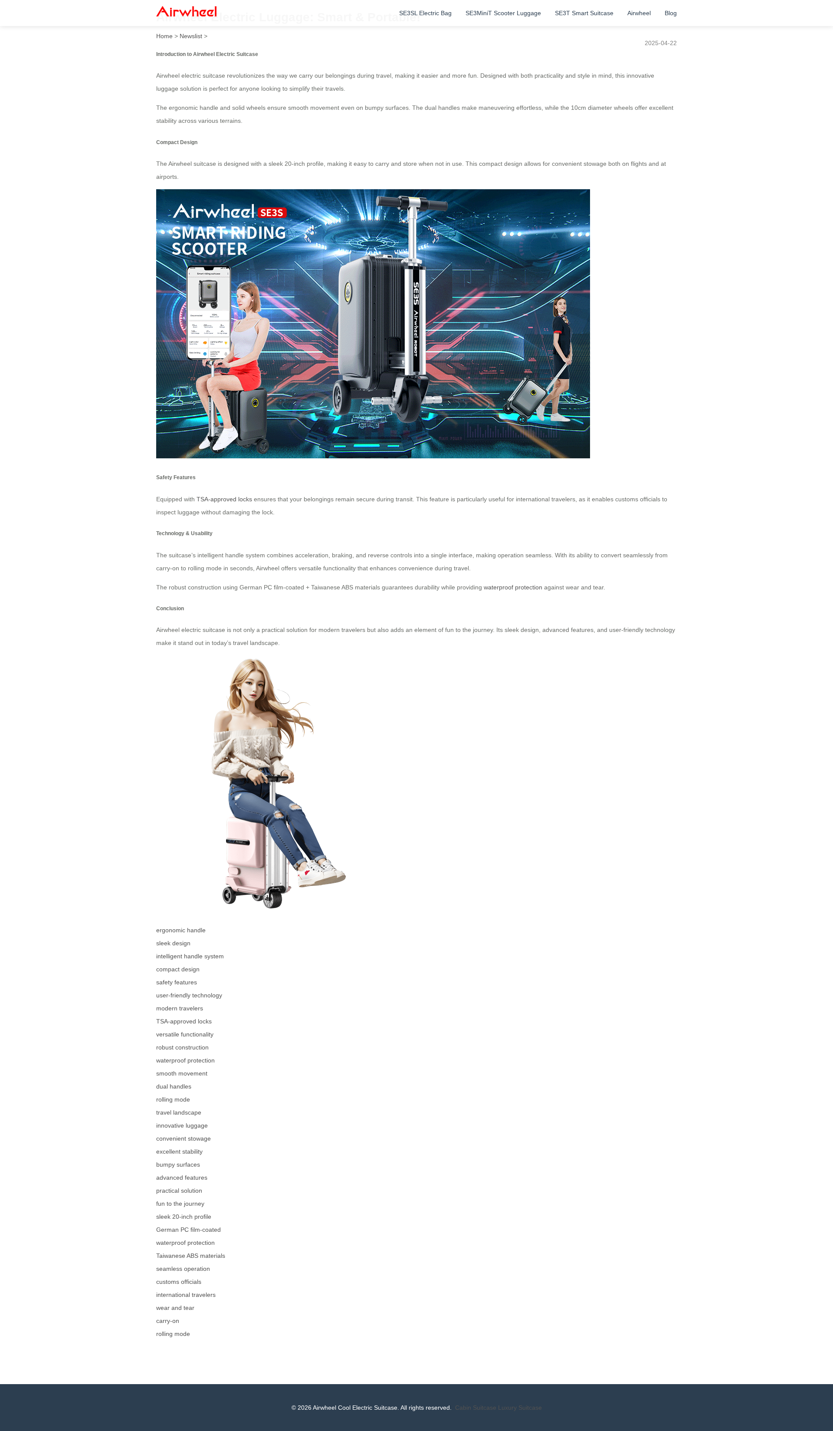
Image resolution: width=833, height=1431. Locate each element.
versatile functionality (184, 1034)
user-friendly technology (189, 995)
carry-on (167, 1320)
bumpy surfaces (178, 1164)
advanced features (181, 1177)
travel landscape (178, 1112)
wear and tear (175, 1307)
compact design (178, 969)
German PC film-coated (188, 1229)
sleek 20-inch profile (183, 1216)
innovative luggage (182, 1125)
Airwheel (639, 13)
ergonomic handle (181, 930)
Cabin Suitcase (475, 1407)
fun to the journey (180, 1203)
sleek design (173, 943)
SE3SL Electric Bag (425, 13)
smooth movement (181, 1073)
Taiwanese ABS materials (190, 1255)
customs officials (178, 1281)
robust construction (182, 1047)
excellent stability (179, 1151)
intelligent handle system (190, 956)
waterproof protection (513, 587)
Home (164, 36)
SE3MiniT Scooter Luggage (503, 13)
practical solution (179, 1190)
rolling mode (173, 1099)
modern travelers (179, 1008)
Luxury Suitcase (520, 1407)
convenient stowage (183, 1138)
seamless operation (183, 1268)
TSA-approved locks (224, 499)
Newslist (191, 36)
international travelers (186, 1294)
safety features (176, 982)
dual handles (173, 1086)
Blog (671, 13)
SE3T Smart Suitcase (584, 13)
